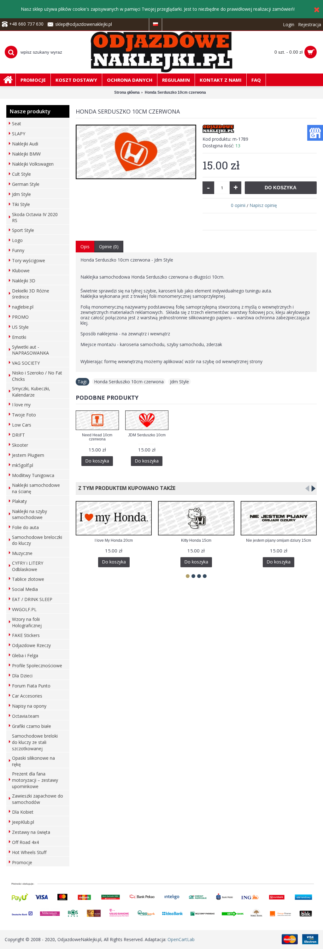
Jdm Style (179, 382)
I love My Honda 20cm (114, 540)
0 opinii (238, 205)
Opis (85, 247)
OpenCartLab (181, 939)
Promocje (22, 862)
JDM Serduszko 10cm (147, 435)
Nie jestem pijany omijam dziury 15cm (278, 540)
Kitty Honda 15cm (196, 540)
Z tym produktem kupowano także (125, 488)
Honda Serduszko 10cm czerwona (129, 382)
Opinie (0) (109, 247)
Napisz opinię (263, 205)
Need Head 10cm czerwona (97, 437)
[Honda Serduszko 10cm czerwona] (136, 152)
